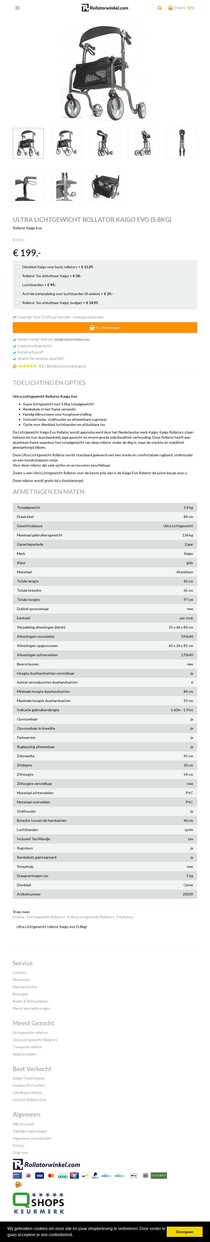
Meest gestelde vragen (31, 1008)
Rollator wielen (25, 1054)
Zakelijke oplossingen (30, 1131)
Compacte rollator (27, 1047)
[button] (75, 1235)
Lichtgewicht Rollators (46, 917)
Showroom (21, 979)
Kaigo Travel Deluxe (29, 1078)
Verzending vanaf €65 (41, 358)
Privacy (18, 1145)
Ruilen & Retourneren (30, 1001)
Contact (19, 972)
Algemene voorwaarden (32, 1138)
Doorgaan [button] (184, 1232)
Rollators (125, 917)
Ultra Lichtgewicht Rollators (91, 917)
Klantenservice (25, 987)
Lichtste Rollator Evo (29, 1099)
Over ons (20, 1152)
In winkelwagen (108, 327)
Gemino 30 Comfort (29, 1085)
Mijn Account (23, 1124)
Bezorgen (20, 994)
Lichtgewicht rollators (30, 1032)
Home (19, 917)
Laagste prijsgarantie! (35, 345)
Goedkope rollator (27, 1092)
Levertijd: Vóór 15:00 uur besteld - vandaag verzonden (60, 317)
